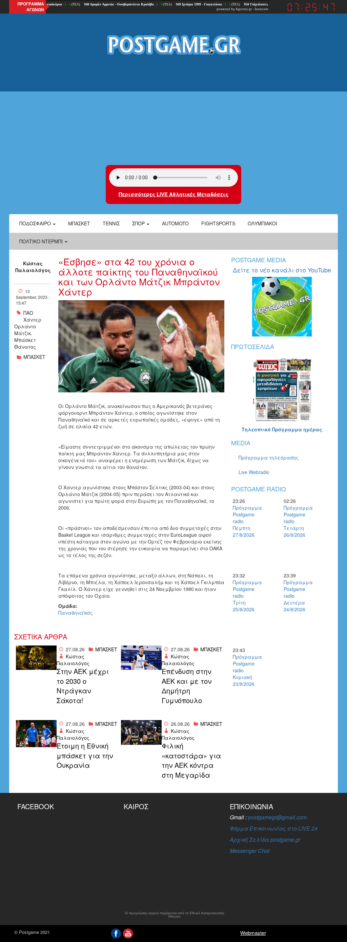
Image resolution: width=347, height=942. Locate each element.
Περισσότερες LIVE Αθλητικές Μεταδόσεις (173, 194)
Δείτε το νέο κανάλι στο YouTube (282, 269)
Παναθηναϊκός (75, 612)
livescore (261, 9)
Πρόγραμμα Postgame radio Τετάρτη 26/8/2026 (295, 521)
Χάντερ (32, 319)
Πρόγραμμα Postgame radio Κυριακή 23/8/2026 (245, 670)
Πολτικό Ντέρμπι (41, 241)
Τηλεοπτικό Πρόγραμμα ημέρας (282, 429)
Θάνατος (25, 346)
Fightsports (218, 223)
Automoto (175, 223)
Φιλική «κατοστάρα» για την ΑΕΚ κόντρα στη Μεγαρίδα (191, 760)
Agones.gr (244, 9)
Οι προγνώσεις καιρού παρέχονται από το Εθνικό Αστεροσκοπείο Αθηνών (174, 915)
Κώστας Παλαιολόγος (33, 266)
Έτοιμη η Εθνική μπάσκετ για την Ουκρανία (85, 755)
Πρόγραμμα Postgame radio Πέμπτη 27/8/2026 (245, 521)
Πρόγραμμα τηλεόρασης (269, 457)
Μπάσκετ (79, 223)
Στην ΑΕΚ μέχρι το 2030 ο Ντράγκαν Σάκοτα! (83, 686)
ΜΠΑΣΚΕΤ (34, 356)
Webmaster (253, 932)
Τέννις (111, 223)
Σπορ (139, 223)
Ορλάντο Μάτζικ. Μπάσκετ (25, 333)
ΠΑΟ (28, 312)
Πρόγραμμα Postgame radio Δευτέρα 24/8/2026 (295, 596)
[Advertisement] (173, 110)
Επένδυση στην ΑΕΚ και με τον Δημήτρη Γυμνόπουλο (186, 686)
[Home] (173, 44)
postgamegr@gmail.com (277, 817)
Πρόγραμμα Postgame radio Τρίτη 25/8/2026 (245, 596)
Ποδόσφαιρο (35, 223)
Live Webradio (254, 472)
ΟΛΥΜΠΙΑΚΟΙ (262, 223)
